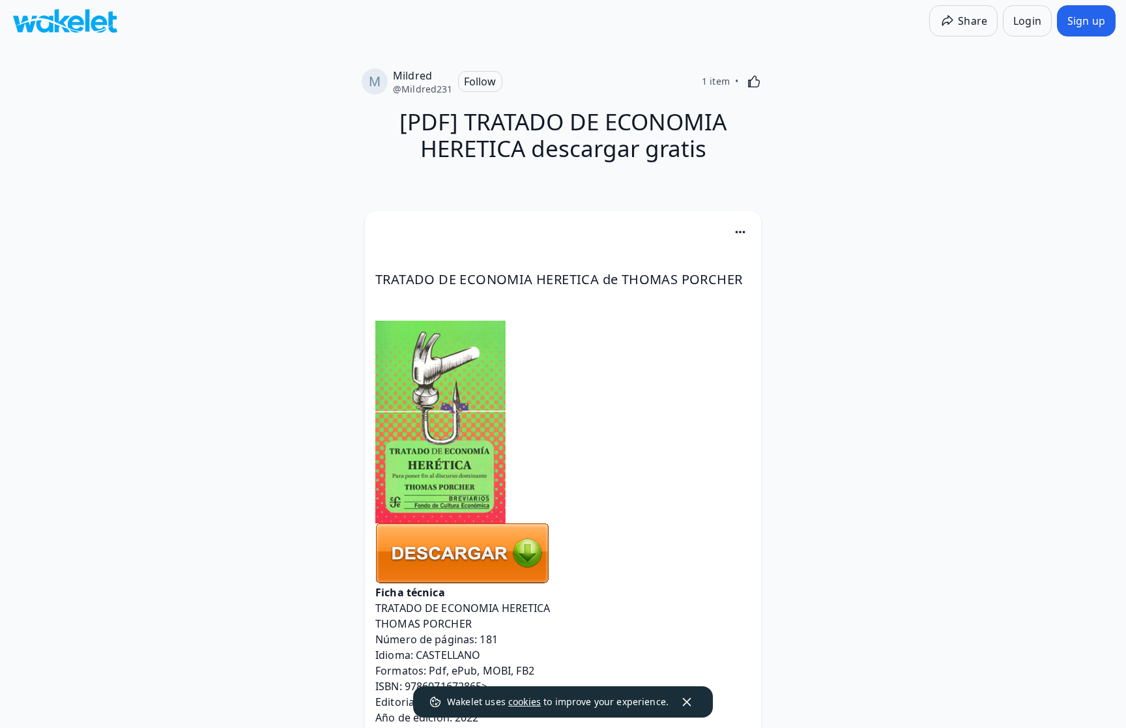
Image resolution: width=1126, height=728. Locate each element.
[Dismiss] (686, 702)
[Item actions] (740, 232)
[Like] (753, 81)
